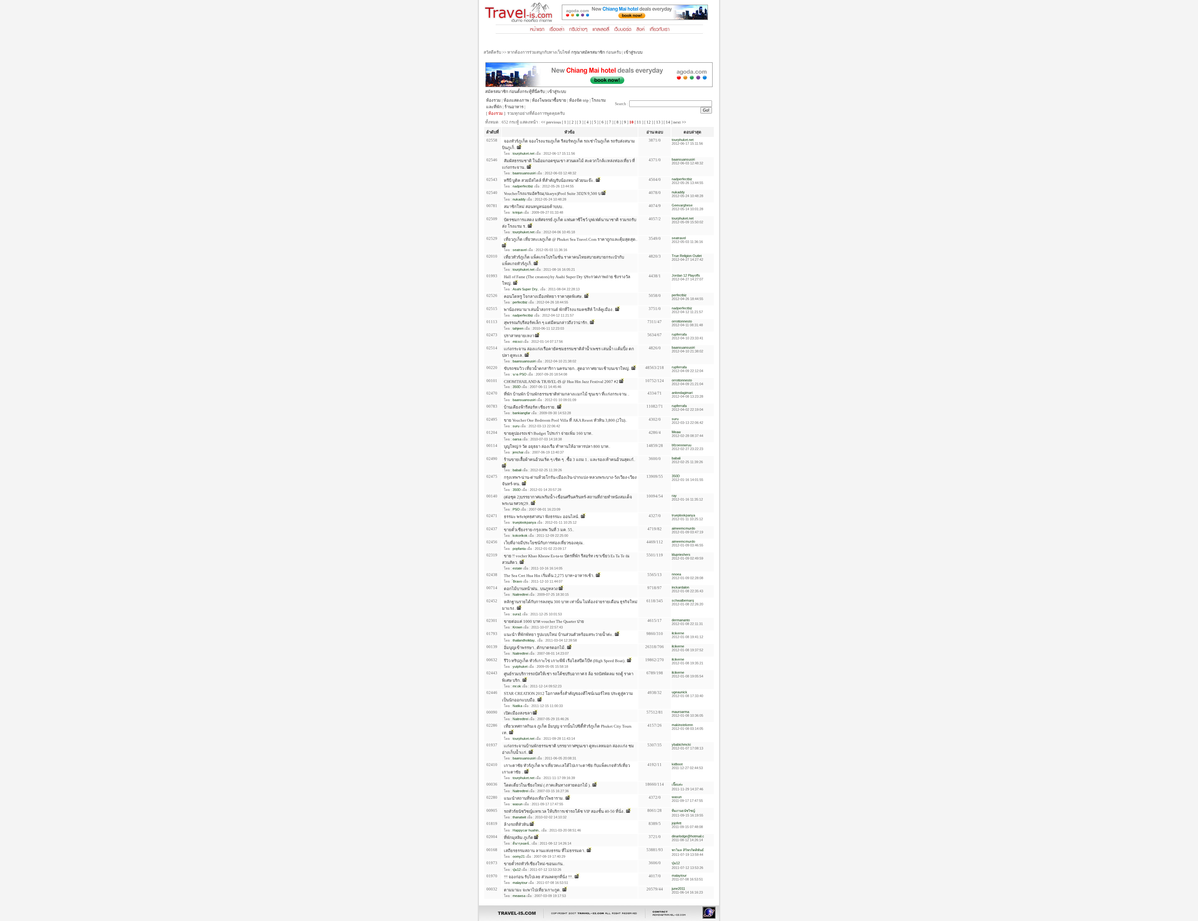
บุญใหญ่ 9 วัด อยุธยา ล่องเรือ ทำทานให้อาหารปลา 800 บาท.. (557, 446)
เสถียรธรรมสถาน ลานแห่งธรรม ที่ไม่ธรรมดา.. (545, 850)
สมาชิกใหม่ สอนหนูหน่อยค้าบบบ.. (534, 206)
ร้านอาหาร (514, 106)
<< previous (551, 122)
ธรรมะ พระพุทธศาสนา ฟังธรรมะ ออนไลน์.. (542, 516)
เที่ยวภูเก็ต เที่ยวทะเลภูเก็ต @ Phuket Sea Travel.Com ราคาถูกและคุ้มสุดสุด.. (570, 239)
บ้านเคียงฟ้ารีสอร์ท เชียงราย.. (530, 407)
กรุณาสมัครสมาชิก (588, 52)
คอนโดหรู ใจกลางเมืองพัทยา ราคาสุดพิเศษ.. (543, 296)
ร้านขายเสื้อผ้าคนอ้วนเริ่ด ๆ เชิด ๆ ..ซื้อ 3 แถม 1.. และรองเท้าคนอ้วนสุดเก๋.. (569, 459)
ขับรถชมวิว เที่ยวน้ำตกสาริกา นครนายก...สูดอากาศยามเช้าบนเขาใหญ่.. (567, 368)
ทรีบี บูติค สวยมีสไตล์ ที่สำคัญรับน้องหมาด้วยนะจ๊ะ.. (549, 180)
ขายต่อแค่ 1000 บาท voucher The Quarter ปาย (544, 621)
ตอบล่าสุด (692, 132)
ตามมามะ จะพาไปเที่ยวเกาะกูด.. (533, 890)
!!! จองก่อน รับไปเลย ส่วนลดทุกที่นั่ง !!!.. (539, 877)
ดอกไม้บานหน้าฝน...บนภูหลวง (531, 588)
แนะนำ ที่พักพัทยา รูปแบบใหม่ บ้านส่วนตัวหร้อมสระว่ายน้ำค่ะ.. (559, 634)
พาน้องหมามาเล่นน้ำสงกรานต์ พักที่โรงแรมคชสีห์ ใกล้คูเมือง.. (559, 309)
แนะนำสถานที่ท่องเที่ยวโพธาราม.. (534, 798)
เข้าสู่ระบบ (633, 52)
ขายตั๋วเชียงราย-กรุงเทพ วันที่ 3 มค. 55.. (539, 529)
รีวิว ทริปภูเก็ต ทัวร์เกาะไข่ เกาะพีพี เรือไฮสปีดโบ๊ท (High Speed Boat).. (565, 660)
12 (648, 122)
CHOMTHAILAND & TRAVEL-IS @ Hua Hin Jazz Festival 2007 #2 (561, 381)
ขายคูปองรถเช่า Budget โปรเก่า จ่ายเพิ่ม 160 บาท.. (548, 433)
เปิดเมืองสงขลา (518, 713)
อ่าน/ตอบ (654, 132)
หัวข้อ (569, 132)
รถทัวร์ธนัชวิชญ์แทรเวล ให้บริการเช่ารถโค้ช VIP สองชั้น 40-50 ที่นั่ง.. (564, 811)
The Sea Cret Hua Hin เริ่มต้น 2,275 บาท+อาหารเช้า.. (549, 575)
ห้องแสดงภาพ (516, 100)
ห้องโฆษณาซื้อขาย (549, 100)
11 (639, 122)
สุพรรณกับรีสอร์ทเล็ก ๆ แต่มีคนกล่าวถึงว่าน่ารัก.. (546, 322)
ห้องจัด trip (579, 100)
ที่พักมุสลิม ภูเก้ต (518, 837)
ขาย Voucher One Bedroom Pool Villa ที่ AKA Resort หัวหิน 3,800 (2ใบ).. (565, 420)
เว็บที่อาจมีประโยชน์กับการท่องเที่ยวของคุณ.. (544, 542)
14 (668, 122)
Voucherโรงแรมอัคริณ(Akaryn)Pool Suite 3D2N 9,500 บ (552, 193)
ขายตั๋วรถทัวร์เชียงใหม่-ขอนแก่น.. (534, 863)
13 (658, 122)
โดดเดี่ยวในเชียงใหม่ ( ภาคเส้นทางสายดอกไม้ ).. (548, 785)
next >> (679, 122)
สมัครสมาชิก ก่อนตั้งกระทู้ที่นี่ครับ (515, 91)
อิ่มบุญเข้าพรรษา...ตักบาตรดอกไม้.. (535, 647)
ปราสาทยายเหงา (519, 335)
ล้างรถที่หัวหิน (516, 824)
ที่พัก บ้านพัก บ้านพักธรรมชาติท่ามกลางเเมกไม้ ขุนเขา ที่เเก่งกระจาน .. (566, 394)
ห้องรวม (493, 100)
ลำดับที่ (492, 132)
